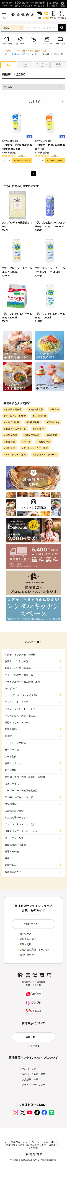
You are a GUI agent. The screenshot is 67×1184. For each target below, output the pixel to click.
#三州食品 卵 (39, 415)
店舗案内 (53, 1144)
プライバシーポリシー (33, 1084)
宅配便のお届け (28, 939)
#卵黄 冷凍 (9, 447)
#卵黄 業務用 (10, 435)
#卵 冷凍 (54, 409)
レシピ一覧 (29, 1141)
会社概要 (35, 1045)
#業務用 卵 (38, 428)
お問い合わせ (27, 954)
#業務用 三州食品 (12, 409)
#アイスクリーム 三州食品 (35, 447)
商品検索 (15, 1141)
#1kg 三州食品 (36, 409)
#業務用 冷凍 (43, 441)
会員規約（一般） (31, 1079)
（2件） (55, 155)
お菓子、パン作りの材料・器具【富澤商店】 (25, 50)
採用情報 (33, 1147)
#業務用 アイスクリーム (45, 454)
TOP (5, 1141)
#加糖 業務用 (33, 422)
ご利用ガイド (29, 1069)
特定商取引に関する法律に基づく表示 (26, 1144)
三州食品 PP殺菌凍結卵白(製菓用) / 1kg (17, 146)
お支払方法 (25, 933)
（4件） (22, 155)
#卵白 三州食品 (31, 435)
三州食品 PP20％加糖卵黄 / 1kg (50, 146)
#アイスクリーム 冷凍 (15, 454)
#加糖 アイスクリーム (15, 428)
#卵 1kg (26, 441)
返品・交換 (25, 944)
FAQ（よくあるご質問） (35, 1074)
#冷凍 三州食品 (11, 422)
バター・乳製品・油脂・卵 (17, 53)
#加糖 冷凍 (9, 441)
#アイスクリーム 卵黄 (15, 415)
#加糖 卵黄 (52, 435)
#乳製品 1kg (53, 422)
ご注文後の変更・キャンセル (35, 949)
